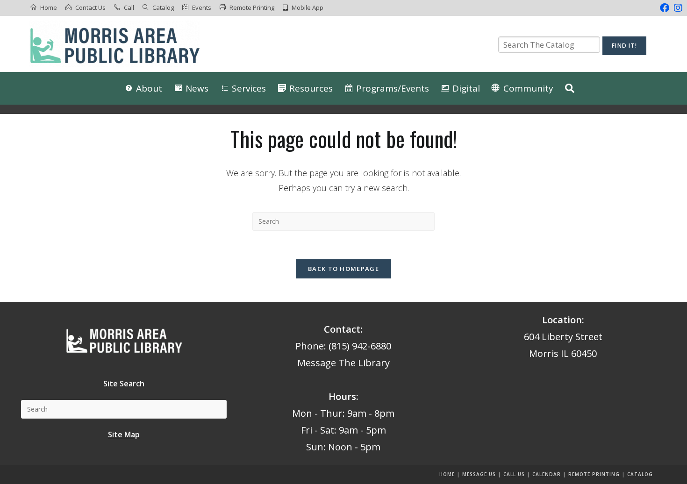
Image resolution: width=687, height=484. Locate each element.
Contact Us (90, 7)
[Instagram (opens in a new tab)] (677, 8)
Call (129, 7)
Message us (479, 474)
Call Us (514, 474)
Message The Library (343, 362)
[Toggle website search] (569, 88)
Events (201, 7)
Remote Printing (251, 7)
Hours (342, 396)
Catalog (163, 7)
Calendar (546, 474)
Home (48, 7)
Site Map (124, 434)
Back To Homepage (343, 268)
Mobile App (307, 7)
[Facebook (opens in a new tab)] (665, 8)
